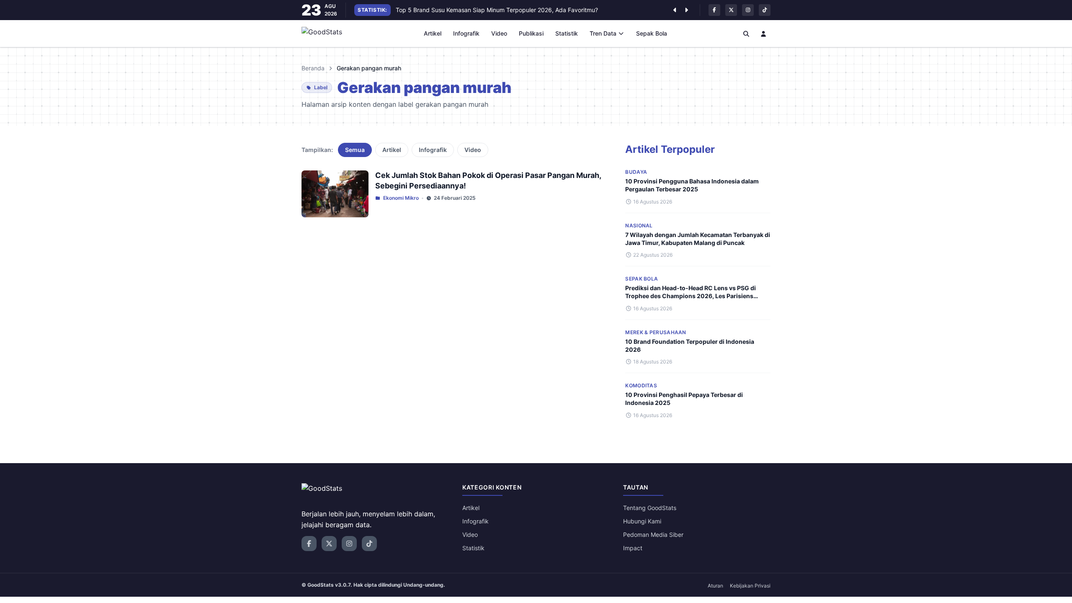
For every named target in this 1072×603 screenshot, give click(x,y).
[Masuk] (764, 33)
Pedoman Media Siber (653, 534)
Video (499, 33)
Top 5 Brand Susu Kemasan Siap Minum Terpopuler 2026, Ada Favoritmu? (497, 9)
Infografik (466, 33)
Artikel (432, 33)
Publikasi (531, 33)
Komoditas (641, 385)
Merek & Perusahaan (655, 332)
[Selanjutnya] (686, 10)
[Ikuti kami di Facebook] (714, 10)
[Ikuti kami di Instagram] (748, 10)
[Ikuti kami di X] (731, 10)
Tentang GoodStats (649, 507)
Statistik (566, 33)
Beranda (313, 68)
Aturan (715, 585)
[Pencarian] (746, 33)
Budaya (636, 172)
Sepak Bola (651, 33)
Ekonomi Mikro (401, 198)
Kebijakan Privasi (750, 585)
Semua (355, 149)
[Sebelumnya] (675, 10)
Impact (632, 547)
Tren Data (603, 33)
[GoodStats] (326, 33)
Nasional (638, 225)
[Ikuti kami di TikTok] (764, 10)
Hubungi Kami (642, 521)
